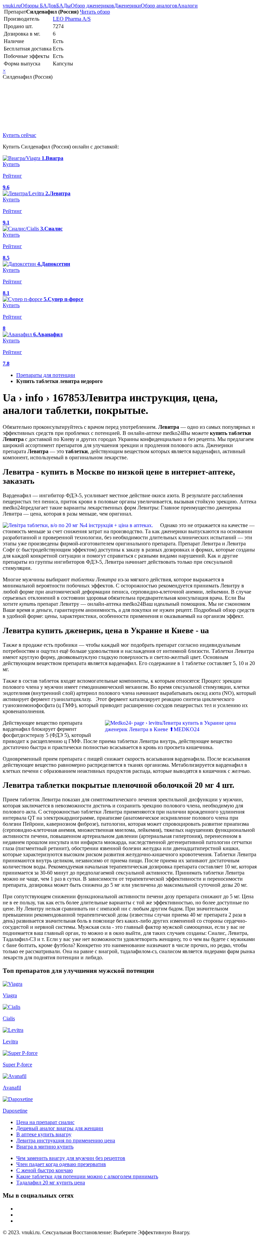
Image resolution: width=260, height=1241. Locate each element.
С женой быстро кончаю (44, 1170)
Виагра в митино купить (44, 1146)
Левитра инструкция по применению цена (65, 1140)
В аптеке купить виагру (43, 1134)
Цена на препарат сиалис (45, 1122)
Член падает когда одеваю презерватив (61, 1164)
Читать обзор (95, 12)
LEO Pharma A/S (72, 19)
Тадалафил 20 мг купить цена (50, 1182)
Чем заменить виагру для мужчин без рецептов (70, 1158)
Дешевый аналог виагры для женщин (59, 1128)
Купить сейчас (19, 135)
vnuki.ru (12, 5)
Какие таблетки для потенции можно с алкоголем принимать (87, 1176)
